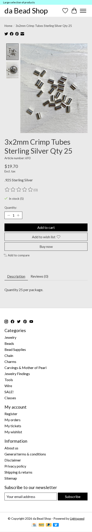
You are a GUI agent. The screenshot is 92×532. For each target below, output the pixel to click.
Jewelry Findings (17, 373)
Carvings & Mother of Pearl (25, 367)
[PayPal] (41, 525)
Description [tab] (16, 276)
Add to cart (46, 227)
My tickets (12, 426)
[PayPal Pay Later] (49, 525)
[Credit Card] (34, 525)
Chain (8, 355)
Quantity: (10, 207)
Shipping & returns (18, 472)
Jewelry (10, 337)
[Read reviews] (18, 189)
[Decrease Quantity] (9, 215)
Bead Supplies (15, 349)
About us (11, 448)
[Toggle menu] (83, 10)
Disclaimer (12, 460)
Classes (10, 398)
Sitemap (10, 478)
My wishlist (13, 432)
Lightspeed (77, 518)
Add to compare (18, 255)
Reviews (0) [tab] (39, 276)
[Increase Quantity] (18, 215)
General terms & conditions (25, 454)
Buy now (46, 246)
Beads (9, 343)
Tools (8, 380)
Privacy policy (15, 466)
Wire (8, 386)
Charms (10, 361)
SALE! (9, 392)
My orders (12, 420)
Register (10, 414)
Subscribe (72, 496)
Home (8, 26)
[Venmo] (56, 525)
